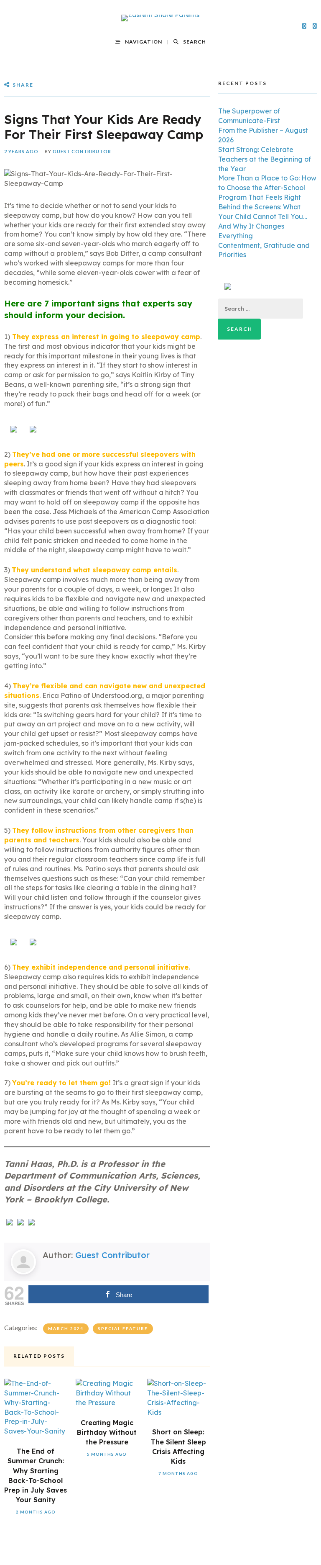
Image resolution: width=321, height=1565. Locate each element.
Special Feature (123, 1328)
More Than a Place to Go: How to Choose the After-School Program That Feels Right (267, 187)
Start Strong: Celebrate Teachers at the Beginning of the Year (264, 159)
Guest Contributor (82, 151)
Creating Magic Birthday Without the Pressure (107, 1432)
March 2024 (66, 1328)
